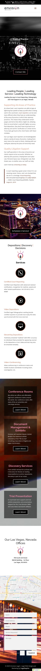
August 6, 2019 (11, 182)
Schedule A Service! (20, 231)
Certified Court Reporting (14, 282)
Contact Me (20, 72)
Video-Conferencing (12, 362)
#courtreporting (25, 175)
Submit (32, 653)
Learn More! (20, 409)
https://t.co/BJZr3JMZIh (29, 178)
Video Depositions (11, 309)
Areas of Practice (20, 39)
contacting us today (19, 165)
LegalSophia (25, 668)
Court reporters (24, 113)
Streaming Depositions (13, 335)
